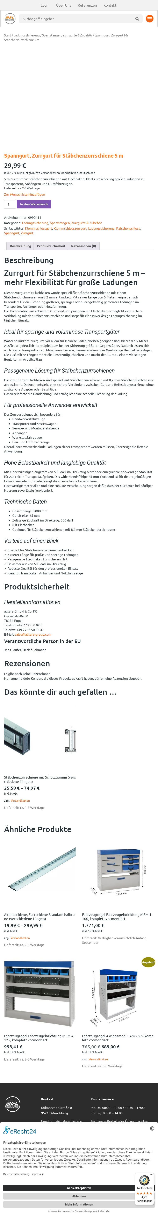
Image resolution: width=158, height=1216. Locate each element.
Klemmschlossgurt (38, 228)
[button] (150, 19)
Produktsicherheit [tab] (51, 246)
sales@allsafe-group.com (33, 634)
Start (7, 35)
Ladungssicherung (27, 35)
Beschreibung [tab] (20, 246)
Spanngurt (11, 233)
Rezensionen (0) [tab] (83, 246)
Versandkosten (20, 800)
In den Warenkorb (34, 204)
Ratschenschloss (128, 228)
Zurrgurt (27, 233)
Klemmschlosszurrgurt (70, 228)
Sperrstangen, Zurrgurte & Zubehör (67, 35)
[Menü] (151, 1175)
